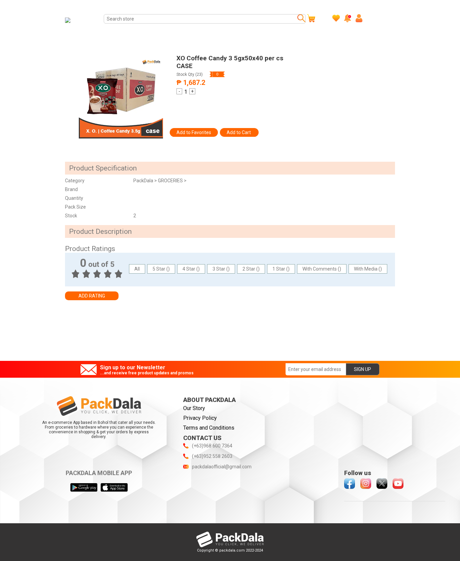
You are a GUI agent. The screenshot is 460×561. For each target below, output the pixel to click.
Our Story (194, 408)
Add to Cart (239, 132)
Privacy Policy (200, 418)
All (137, 269)
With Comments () (321, 269)
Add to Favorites (193, 132)
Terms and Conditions (208, 428)
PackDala (143, 180)
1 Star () (281, 269)
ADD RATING (91, 296)
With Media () (368, 269)
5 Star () (161, 269)
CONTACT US (202, 437)
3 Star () (221, 269)
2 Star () (251, 269)
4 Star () (191, 269)
